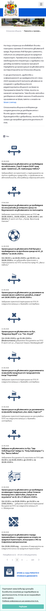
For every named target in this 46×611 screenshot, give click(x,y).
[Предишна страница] (7, 560)
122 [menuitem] (33, 560)
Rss (7, 136)
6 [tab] (38, 23)
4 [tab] (33, 23)
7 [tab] (41, 23)
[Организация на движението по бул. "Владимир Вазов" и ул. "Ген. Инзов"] (14, 317)
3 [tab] (30, 23)
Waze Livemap (10, 102)
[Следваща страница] (39, 560)
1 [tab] (25, 23)
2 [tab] (28, 23)
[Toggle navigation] (41, 4)
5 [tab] (36, 23)
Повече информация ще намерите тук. (20, 601)
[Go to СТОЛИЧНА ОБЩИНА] (11, 8)
